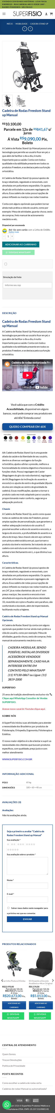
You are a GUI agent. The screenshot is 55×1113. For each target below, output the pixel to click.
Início (10, 24)
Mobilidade (22, 24)
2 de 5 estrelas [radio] (13, 844)
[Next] (48, 67)
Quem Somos (9, 1054)
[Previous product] (30, 28)
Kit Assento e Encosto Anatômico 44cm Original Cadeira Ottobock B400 (41, 983)
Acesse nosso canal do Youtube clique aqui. (23, 708)
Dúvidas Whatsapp (19, 252)
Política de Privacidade (13, 1065)
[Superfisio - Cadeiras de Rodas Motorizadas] (27, 14)
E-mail (10, 894)
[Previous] (7, 67)
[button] (4, 13)
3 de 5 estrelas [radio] (20, 844)
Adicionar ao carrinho (21, 244)
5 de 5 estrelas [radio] (12, 850)
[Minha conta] (46, 14)
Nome (10, 880)
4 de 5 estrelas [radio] (30, 844)
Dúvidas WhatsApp (13, 1016)
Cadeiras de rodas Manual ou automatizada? (24, 1088)
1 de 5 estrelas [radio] (7, 844)
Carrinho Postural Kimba (13, 981)
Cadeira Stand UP (39, 24)
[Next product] (24, 28)
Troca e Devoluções (12, 1059)
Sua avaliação (14, 840)
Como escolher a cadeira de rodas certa (21, 1083)
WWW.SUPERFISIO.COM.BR (17, 759)
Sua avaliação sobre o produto (21, 854)
